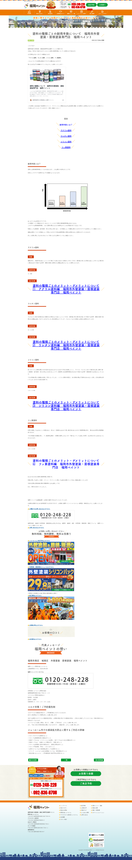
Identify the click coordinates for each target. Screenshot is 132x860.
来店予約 (91, 5)
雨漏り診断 (95, 808)
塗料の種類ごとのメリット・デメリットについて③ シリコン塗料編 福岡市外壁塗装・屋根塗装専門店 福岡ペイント (66, 406)
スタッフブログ (102, 13)
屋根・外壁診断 (96, 810)
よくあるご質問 (85, 812)
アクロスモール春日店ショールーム (69, 814)
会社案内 (50, 13)
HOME (29, 13)
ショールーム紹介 (81, 13)
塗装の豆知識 (31, 40)
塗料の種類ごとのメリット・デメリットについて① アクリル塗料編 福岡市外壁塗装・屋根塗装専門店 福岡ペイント (66, 289)
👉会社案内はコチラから (35, 639)
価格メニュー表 (71, 13)
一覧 (66, 760)
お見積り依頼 (86, 773)
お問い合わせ (84, 814)
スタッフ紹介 (64, 819)
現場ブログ (84, 810)
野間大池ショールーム (66, 812)
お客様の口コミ (61, 13)
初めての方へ (39, 13)
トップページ (64, 805)
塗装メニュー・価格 (97, 805)
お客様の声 (84, 808)
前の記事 (98, 760)
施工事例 (92, 13)
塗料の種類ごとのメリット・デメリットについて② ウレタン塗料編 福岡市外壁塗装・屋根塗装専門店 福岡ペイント (66, 345)
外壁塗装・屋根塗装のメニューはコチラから (41, 567)
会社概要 (63, 817)
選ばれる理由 (64, 810)
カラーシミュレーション (98, 812)
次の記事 (34, 760)
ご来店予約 (86, 783)
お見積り (102, 5)
